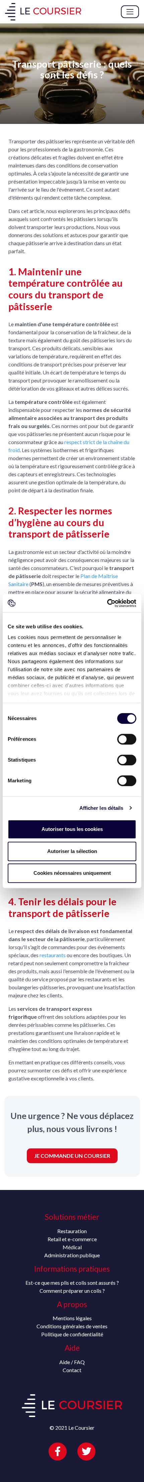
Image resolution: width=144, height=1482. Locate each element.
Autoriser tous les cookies (72, 829)
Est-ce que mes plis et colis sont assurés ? (72, 1282)
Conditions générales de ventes (72, 1326)
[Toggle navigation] (130, 11)
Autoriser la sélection (72, 851)
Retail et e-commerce (72, 1239)
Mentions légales (72, 1318)
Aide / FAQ (72, 1362)
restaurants (53, 955)
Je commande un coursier (72, 1155)
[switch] (126, 739)
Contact (72, 1370)
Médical (72, 1247)
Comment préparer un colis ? (72, 1290)
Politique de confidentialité (72, 1334)
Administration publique (72, 1255)
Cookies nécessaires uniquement (72, 873)
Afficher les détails (101, 808)
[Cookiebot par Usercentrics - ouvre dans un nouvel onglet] (107, 603)
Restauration (72, 1231)
